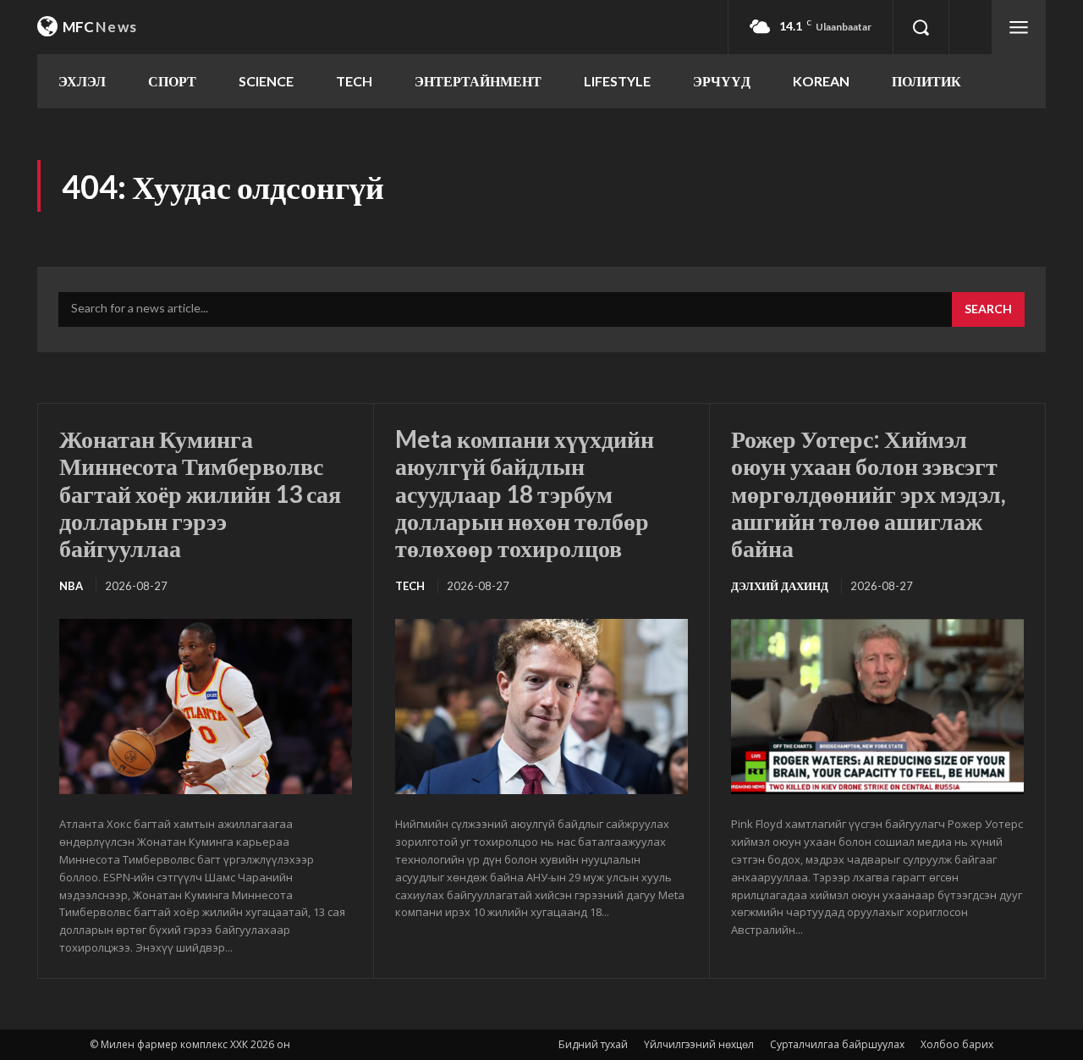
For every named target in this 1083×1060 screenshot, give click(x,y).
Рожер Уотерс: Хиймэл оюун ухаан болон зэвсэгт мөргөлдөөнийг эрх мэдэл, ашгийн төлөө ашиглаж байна (868, 493)
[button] (920, 27)
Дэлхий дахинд (779, 586)
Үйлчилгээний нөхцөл (699, 1044)
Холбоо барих (957, 1044)
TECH (410, 586)
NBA (71, 586)
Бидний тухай (593, 1044)
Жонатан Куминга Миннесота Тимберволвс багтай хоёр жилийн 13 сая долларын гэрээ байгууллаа (200, 493)
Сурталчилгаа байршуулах (837, 1044)
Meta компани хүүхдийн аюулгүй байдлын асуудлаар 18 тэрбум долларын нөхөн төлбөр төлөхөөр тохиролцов (524, 493)
